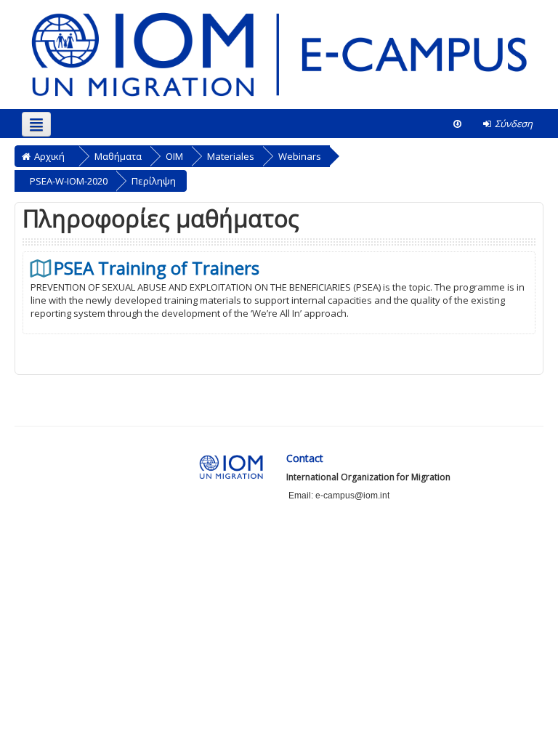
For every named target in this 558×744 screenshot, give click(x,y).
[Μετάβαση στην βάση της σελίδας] (457, 123)
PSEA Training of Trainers (156, 268)
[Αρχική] (279, 53)
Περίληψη (154, 180)
